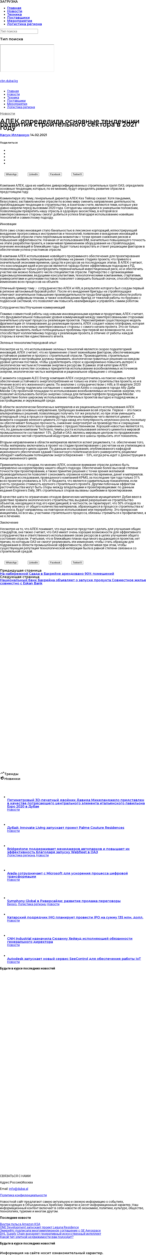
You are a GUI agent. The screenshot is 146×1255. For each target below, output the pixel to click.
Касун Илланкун (14, 135)
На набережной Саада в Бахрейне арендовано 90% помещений (57, 574)
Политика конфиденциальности (23, 1195)
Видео (12, 904)
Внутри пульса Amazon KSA (20, 1224)
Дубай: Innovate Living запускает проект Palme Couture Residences (65, 828)
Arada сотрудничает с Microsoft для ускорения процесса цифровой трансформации (67, 875)
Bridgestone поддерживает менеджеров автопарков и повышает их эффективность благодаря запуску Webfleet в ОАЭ (68, 850)
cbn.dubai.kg (9, 81)
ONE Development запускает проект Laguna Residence (39, 1227)
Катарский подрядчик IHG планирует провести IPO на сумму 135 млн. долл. (75, 917)
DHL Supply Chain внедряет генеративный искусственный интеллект (50, 1234)
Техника (14, 14)
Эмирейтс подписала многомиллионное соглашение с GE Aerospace (50, 1230)
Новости (14, 11)
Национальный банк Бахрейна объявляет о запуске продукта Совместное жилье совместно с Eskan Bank (73, 581)
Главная (14, 8)
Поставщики (18, 18)
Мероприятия (19, 21)
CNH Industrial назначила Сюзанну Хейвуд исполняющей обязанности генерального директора (69, 940)
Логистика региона (24, 24)
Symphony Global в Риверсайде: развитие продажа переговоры (64, 901)
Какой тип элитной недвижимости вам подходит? (37, 1237)
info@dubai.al (18, 1189)
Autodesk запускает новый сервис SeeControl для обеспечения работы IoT (74, 959)
